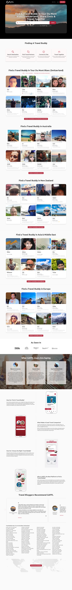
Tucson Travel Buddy (55, 529)
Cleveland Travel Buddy (56, 528)
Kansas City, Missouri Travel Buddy (27, 529)
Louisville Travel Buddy (56, 539)
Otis (8, 197)
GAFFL (24, 73)
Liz (22, 143)
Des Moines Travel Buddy (41, 530)
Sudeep (54, 306)
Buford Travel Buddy (40, 528)
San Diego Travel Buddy (10, 549)
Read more (20, 517)
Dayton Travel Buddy (55, 548)
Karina (23, 326)
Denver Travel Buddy (9, 535)
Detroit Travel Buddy (55, 531)
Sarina (8, 326)
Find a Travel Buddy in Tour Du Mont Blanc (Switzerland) (36, 70)
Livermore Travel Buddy (25, 535)
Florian (8, 109)
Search (52, 22)
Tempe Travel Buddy (55, 538)
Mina (54, 252)
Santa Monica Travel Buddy (56, 549)
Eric (38, 197)
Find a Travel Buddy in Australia (36, 126)
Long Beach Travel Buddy (56, 536)
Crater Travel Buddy (55, 542)
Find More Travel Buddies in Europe (36, 335)
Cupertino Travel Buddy (25, 537)
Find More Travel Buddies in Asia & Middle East (36, 281)
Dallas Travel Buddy (9, 542)
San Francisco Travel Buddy (10, 539)
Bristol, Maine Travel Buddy (56, 551)
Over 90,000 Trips (43, 25)
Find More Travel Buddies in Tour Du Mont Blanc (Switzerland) (36, 118)
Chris (23, 306)
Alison (23, 218)
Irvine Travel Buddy (24, 545)
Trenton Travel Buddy (9, 538)
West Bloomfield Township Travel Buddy (43, 542)
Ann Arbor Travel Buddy (56, 527)
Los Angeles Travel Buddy (10, 528)
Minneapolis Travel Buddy (41, 529)
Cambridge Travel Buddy (41, 538)
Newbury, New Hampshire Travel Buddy (12, 547)
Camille (8, 164)
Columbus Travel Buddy (25, 527)
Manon (54, 89)
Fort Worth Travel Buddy (56, 541)
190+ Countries (30, 25)
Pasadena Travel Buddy (56, 537)
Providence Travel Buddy (25, 542)
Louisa (23, 89)
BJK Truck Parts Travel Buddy (57, 540)
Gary (23, 197)
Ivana (54, 218)
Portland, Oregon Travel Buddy (11, 550)
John (23, 272)
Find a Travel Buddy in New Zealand (36, 180)
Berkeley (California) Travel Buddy (42, 537)
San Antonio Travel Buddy (25, 530)
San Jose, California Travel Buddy (11, 532)
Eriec (38, 143)
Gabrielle (39, 109)
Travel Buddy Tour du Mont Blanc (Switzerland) (42, 73)
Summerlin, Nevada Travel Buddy (57, 545)
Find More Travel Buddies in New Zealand (36, 227)
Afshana (24, 252)
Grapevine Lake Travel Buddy (57, 550)
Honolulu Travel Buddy (25, 546)
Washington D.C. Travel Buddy (11, 530)
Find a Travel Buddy (29, 73)
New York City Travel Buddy (10, 537)
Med (23, 109)
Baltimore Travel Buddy (25, 539)
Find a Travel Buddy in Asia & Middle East (36, 234)
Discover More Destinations (36, 565)
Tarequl (54, 272)
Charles (8, 218)
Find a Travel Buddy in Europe (36, 289)
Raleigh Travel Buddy (40, 539)
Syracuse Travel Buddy (56, 546)
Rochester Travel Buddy (56, 532)
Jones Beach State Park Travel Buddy (43, 540)
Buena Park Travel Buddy (41, 531)
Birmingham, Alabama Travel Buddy (11, 551)
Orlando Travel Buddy (25, 528)
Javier (54, 109)
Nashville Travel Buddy (25, 550)
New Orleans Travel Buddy (41, 546)
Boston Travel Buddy (9, 545)
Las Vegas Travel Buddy (41, 532)
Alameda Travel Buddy (40, 527)
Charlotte (39, 164)
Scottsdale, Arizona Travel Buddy (42, 551)
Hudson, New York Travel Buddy (11, 527)
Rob (8, 306)
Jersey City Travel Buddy (10, 536)
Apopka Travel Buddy (40, 552)
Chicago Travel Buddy (9, 529)
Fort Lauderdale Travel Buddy (26, 549)
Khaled (54, 326)
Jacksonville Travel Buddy (25, 538)
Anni (38, 326)
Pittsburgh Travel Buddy (25, 541)
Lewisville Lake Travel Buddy (41, 545)
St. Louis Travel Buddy (25, 540)
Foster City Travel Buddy (56, 547)
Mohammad (9, 272)
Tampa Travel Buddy (9, 552)
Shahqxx (39, 252)
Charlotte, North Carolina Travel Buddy (27, 532)
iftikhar (8, 252)
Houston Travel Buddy (9, 548)
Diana (8, 143)
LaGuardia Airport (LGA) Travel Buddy (27, 548)
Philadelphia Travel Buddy (25, 531)
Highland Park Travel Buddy (25, 547)
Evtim (38, 306)
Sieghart (54, 197)
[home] (10, 2)
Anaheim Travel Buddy (25, 552)
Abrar (38, 272)
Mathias (39, 89)
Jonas (54, 164)
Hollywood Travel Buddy (25, 551)
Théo (8, 89)
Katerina (39, 218)
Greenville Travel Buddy (41, 547)
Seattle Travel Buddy (9, 531)
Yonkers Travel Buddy (9, 555)
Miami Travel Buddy (40, 541)
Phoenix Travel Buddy (9, 546)
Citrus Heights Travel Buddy (41, 536)
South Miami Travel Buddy (25, 536)
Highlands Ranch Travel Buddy (42, 535)
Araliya (23, 164)
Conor (54, 143)
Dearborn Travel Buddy (56, 530)
